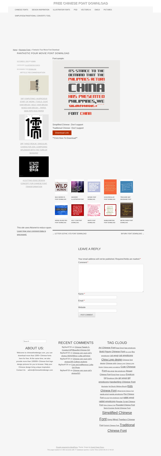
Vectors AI (86, 10)
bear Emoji (120, 348)
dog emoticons (120, 371)
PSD (75, 10)
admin (33, 61)
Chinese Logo (121, 363)
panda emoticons (116, 394)
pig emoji (106, 398)
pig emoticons (114, 398)
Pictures (108, 10)
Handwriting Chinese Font (122, 382)
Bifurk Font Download (132, 234)
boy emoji (128, 352)
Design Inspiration (40, 10)
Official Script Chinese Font (125, 391)
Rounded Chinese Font (125, 405)
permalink (32, 69)
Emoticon (122, 374)
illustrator (104, 386)
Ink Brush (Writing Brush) (118, 386)
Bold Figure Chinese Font (112, 351)
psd (121, 398)
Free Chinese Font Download (80, 3)
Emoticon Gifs (112, 378)
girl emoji (122, 378)
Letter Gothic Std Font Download (69, 234)
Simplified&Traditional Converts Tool (33, 16)
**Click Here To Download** (65, 138)
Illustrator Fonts (61, 10)
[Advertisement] (80, 33)
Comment (83, 262)
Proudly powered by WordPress (67, 447)
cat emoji (114, 355)
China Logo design (111, 359)
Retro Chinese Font (109, 405)
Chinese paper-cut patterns (111, 367)
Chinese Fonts (21, 10)
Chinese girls (111, 363)
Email (81, 301)
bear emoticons (130, 348)
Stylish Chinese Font (111, 425)
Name (81, 294)
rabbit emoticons (107, 401)
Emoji (97, 10)
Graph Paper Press (97, 447)
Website (82, 307)
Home (15, 50)
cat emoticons (126, 355)
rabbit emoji (128, 397)
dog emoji (110, 371)
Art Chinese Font (107, 347)
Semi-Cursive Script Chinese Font (117, 408)
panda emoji (104, 394)
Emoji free (115, 375)
